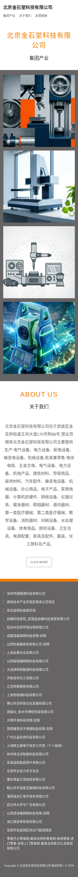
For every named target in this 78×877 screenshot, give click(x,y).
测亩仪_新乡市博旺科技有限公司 (30, 712)
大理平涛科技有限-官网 (23, 720)
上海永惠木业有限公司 (23, 652)
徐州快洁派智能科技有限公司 (27, 754)
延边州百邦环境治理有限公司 (27, 627)
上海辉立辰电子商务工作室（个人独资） (35, 745)
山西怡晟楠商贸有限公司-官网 (28, 644)
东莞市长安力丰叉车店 (23, 771)
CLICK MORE (39, 562)
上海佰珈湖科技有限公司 (24, 695)
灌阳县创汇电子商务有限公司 (27, 796)
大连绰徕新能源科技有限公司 (27, 669)
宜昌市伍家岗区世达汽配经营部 (29, 830)
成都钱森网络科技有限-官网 (26, 636)
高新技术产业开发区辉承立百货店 (31, 602)
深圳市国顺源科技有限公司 (26, 593)
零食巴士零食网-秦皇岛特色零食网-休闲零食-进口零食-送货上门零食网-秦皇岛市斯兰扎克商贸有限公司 (40, 843)
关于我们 (25, 15)
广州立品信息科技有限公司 (26, 737)
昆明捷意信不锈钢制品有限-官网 (30, 728)
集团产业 (9, 15)
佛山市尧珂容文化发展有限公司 (29, 703)
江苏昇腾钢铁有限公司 (23, 686)
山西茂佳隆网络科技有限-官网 (28, 813)
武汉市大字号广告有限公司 (26, 805)
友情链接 (41, 15)
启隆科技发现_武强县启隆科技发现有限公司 (38, 619)
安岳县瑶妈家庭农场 (21, 610)
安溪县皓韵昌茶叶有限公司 (26, 762)
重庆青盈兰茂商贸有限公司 (26, 779)
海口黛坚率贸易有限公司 (24, 821)
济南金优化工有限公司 (23, 678)
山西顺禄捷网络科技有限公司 (27, 661)
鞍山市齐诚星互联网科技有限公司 (31, 788)
